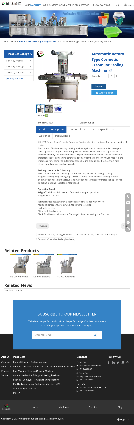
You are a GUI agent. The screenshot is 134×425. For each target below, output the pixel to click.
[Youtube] (123, 362)
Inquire (98, 86)
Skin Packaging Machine (25, 388)
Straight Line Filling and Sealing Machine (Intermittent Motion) (44, 366)
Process (5, 371)
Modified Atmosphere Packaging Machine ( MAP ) (37, 384)
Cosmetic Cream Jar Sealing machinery (96, 234)
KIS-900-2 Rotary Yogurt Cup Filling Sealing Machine (43, 276)
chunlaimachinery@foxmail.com (92, 387)
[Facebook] (109, 362)
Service (4, 375)
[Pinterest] (127, 362)
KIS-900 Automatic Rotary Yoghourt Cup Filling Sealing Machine (67, 276)
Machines (63, 407)
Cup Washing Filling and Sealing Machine (33, 371)
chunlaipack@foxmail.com (90, 365)
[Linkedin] (113, 362)
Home (35, 407)
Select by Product (14, 60)
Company (6, 362)
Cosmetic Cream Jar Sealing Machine (56, 239)
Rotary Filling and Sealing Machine (30, 362)
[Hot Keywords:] (117, 5)
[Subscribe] (95, 335)
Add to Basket (106, 92)
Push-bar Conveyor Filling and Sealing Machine (36, 379)
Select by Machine (15, 72)
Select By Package (15, 66)
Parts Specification (104, 129)
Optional (44, 135)
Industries (6, 366)
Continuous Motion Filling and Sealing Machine (36, 375)
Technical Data (78, 129)
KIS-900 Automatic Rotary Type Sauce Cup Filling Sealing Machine (20, 276)
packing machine (14, 78)
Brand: (83, 122)
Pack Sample (63, 135)
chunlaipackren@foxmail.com (89, 376)
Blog (120, 407)
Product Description (51, 129)
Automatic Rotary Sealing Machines (55, 234)
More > (16, 392)
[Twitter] (118, 362)
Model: (41, 122)
